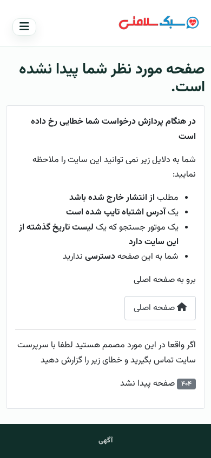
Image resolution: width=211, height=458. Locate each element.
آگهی (105, 440)
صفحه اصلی (155, 308)
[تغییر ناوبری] (24, 27)
